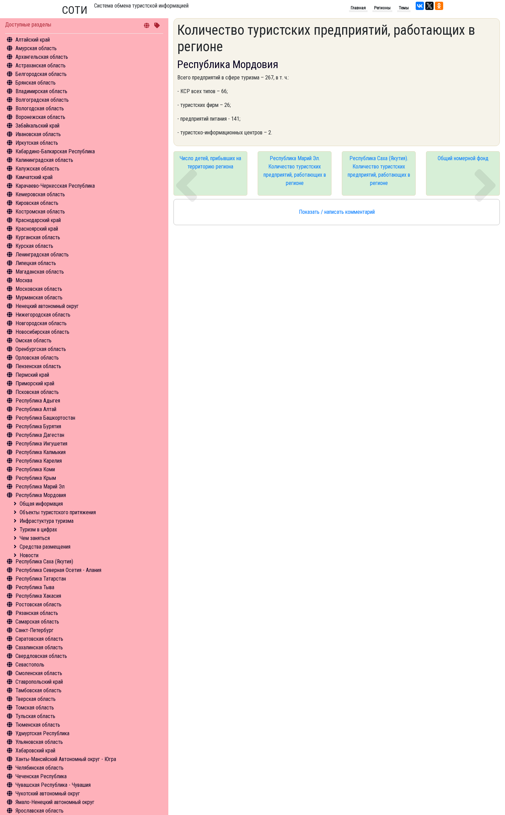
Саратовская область (39, 639)
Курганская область (37, 237)
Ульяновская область (39, 742)
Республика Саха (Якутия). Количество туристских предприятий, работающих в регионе (379, 170)
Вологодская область (39, 108)
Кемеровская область (40, 194)
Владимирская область (41, 91)
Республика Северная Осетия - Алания (58, 570)
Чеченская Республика (41, 776)
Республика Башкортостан (45, 418)
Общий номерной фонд (463, 158)
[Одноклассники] (439, 6)
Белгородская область (41, 74)
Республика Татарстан (40, 578)
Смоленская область (38, 673)
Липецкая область (35, 263)
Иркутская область (36, 143)
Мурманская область (39, 297)
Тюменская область (37, 725)
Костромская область (40, 211)
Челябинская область (39, 767)
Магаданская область (39, 271)
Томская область (34, 707)
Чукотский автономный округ (47, 793)
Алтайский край (32, 39)
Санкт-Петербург (34, 630)
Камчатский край (34, 177)
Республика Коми (35, 469)
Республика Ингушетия (41, 443)
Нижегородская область (42, 314)
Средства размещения (45, 546)
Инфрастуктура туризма (47, 521)
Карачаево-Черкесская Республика (55, 186)
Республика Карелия (38, 461)
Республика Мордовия (40, 495)
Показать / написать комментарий (337, 212)
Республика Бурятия (38, 426)
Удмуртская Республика (42, 733)
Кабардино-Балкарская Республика (55, 151)
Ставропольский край (39, 682)
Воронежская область (40, 117)
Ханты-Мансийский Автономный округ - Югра (65, 759)
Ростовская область (38, 604)
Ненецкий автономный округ (47, 306)
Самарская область (37, 621)
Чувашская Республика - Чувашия (53, 785)
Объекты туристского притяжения (58, 512)
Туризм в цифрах (38, 529)
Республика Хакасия (38, 596)
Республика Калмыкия (40, 452)
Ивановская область (38, 134)
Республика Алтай (35, 409)
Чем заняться (35, 538)
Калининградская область (44, 160)
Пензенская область (38, 366)
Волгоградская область (42, 100)
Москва (23, 280)
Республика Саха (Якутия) (44, 561)
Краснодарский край (38, 220)
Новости (29, 555)
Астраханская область (40, 65)
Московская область (38, 289)
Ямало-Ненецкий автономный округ (54, 802)
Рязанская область (36, 613)
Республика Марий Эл (40, 486)
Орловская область (37, 357)
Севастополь (29, 664)
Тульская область (35, 716)
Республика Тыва (34, 587)
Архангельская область (41, 57)
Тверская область (35, 699)
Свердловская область (41, 656)
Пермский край (32, 375)
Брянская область (35, 82)
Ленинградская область (42, 254)
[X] (429, 6)
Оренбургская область (40, 349)
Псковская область (37, 392)
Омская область (33, 340)
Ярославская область (39, 810)
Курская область (34, 246)
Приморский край (34, 383)
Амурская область (36, 48)
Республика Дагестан (39, 435)
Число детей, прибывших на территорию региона (210, 162)
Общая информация (41, 503)
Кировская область (36, 203)
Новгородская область (41, 323)
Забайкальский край (37, 125)
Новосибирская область (42, 332)
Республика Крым (35, 478)
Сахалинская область (39, 647)
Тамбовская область (38, 690)
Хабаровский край (35, 750)
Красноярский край (36, 228)
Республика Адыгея (37, 400)
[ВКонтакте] (420, 6)
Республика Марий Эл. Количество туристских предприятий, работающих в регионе (294, 170)
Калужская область (37, 168)
